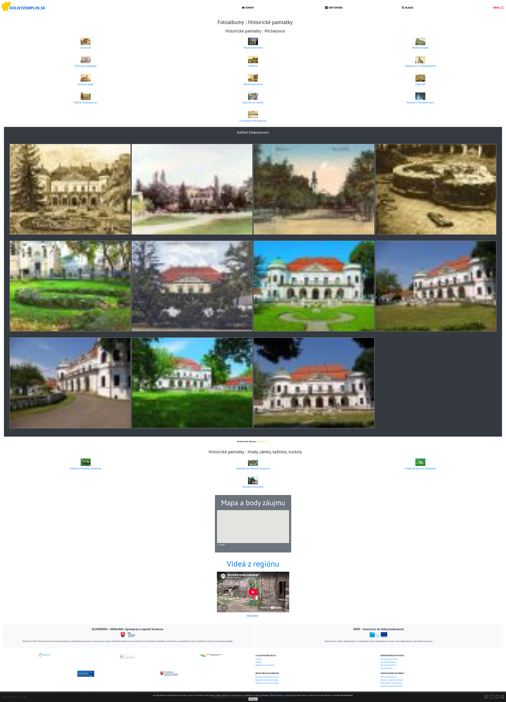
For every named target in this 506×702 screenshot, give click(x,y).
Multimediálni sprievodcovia (391, 683)
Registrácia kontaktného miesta (267, 677)
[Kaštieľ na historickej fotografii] (70, 189)
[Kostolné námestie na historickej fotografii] (314, 189)
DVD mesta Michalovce (389, 677)
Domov (249, 7)
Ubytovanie (335, 7)
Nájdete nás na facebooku (265, 665)
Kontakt (258, 662)
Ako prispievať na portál (389, 659)
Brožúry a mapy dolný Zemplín (392, 680)
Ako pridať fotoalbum (388, 662)
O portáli (259, 659)
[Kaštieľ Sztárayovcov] (314, 286)
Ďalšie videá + (253, 616)
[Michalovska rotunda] (435, 189)
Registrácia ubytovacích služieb (267, 680)
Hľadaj (408, 7)
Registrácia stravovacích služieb (267, 683)
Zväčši (221, 544)
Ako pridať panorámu (388, 665)
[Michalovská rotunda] (70, 286)
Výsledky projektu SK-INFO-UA (391, 686)
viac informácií (346, 695)
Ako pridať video (386, 668)
